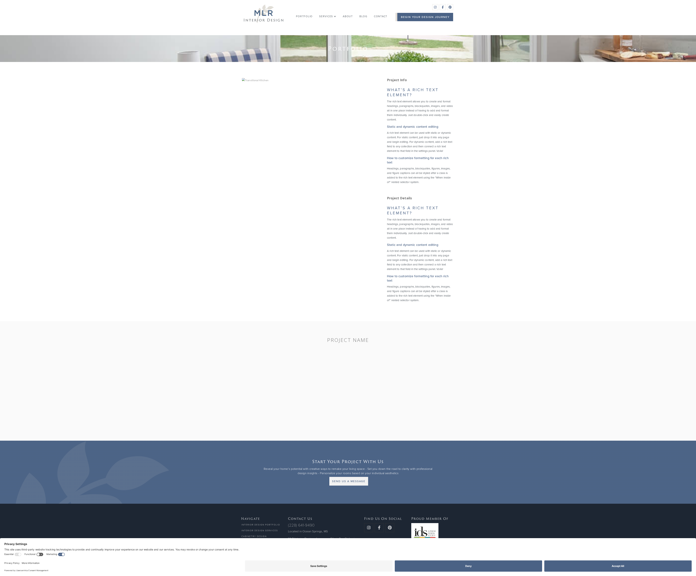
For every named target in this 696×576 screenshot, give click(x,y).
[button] (327, 16)
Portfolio (304, 16)
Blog (363, 16)
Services (326, 16)
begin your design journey (425, 17)
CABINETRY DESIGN (254, 536)
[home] (263, 14)
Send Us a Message (348, 481)
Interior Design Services (259, 530)
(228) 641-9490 (301, 525)
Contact (380, 16)
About (348, 16)
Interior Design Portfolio (260, 524)
